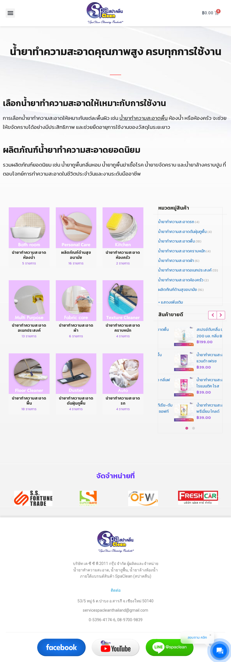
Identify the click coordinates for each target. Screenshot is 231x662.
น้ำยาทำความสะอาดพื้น (143, 118)
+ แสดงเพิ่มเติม (170, 302)
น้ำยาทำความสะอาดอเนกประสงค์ (185, 270)
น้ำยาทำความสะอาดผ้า (176, 261)
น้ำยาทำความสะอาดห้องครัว (180, 280)
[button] (10, 13)
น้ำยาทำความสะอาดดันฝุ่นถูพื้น (182, 232)
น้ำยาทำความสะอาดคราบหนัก (181, 251)
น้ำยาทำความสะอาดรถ (176, 222)
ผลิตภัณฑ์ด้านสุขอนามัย (177, 290)
